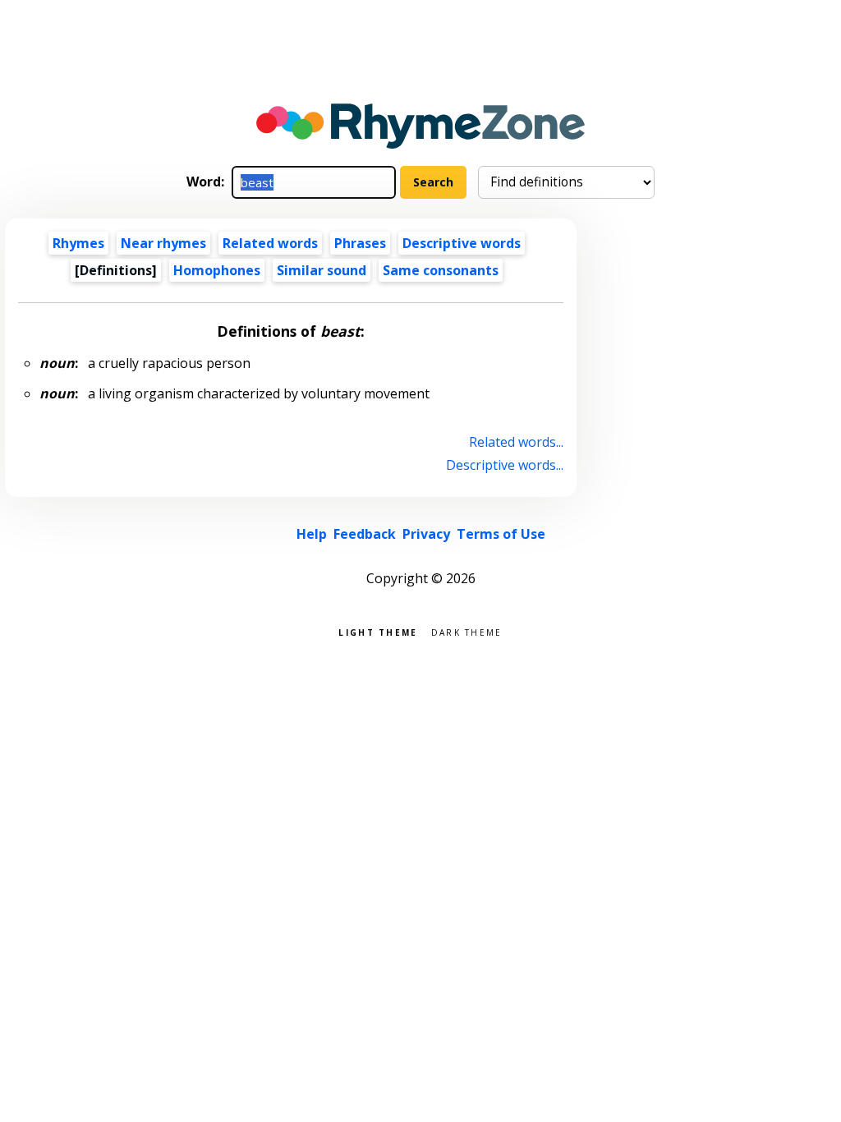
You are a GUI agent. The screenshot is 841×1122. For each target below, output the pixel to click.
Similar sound (321, 270)
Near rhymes (163, 243)
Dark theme (467, 631)
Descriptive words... (504, 465)
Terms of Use (501, 534)
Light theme (377, 631)
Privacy (426, 534)
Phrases (360, 243)
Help (311, 534)
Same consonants (441, 270)
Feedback (364, 534)
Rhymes (78, 243)
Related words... (516, 442)
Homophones (216, 270)
